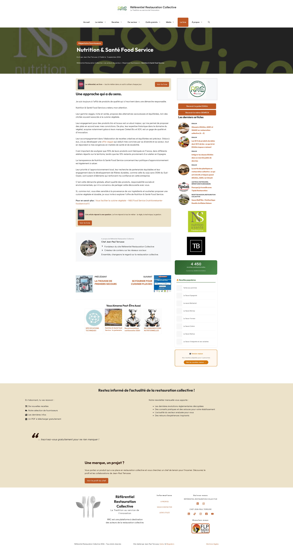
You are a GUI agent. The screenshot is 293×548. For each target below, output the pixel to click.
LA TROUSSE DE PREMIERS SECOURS (106, 282)
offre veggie (107, 141)
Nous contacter (164, 507)
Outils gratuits (152, 22)
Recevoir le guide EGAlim (197, 106)
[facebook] (195, 514)
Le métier (99, 22)
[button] (209, 22)
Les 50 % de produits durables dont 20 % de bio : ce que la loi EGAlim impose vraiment (203, 144)
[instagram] (204, 504)
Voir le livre (162, 84)
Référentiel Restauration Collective (153, 7)
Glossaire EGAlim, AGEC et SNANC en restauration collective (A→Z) (202, 130)
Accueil (86, 22)
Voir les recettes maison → (196, 362)
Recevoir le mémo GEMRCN (197, 113)
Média (168, 22)
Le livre (183, 22)
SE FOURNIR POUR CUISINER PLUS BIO (141, 282)
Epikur (162, 544)
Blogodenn (170, 544)
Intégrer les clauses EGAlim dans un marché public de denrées (202, 158)
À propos (195, 22)
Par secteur (132, 22)
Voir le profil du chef (96, 480)
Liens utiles (164, 513)
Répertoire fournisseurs (89, 43)
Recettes (115, 22)
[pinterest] (198, 504)
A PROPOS (165, 502)
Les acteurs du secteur (112, 63)
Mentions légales (212, 544)
